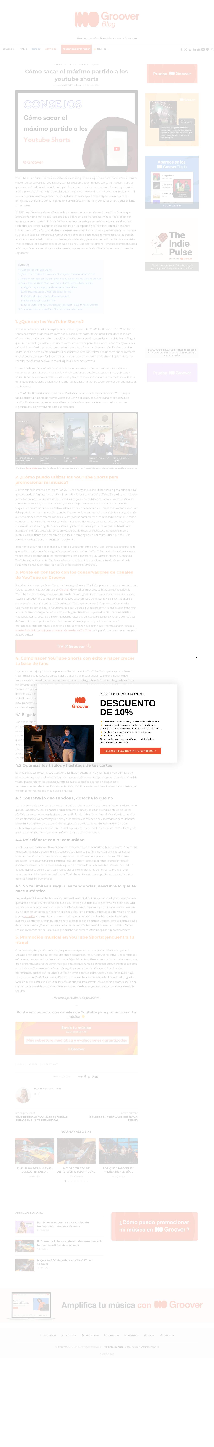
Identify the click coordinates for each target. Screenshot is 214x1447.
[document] (107, 723)
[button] (197, 657)
